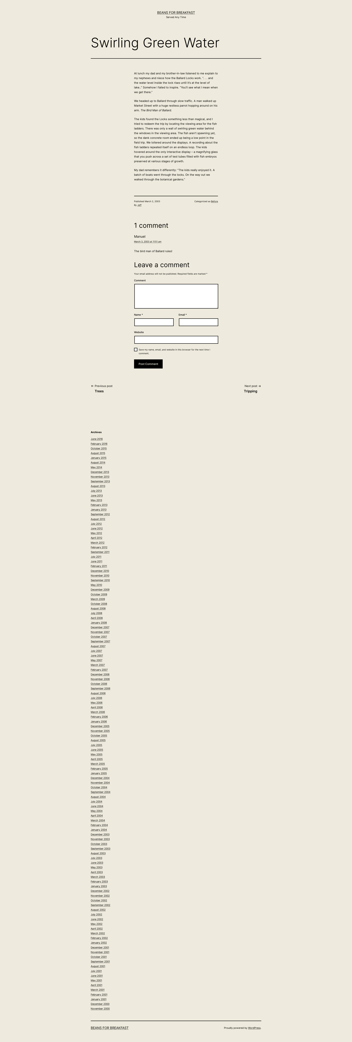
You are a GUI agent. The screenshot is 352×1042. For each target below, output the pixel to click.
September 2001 (100, 961)
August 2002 (98, 909)
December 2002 (100, 890)
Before (214, 201)
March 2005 (98, 763)
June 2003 (97, 862)
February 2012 (99, 547)
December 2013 (100, 472)
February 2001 (99, 994)
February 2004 (99, 825)
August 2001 (98, 966)
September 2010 (100, 580)
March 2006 (98, 712)
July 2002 (96, 914)
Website (139, 332)
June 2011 (96, 561)
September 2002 (100, 905)
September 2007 (100, 641)
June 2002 (97, 919)
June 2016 (97, 438)
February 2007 (99, 669)
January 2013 (98, 509)
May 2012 (96, 533)
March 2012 (98, 542)
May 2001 (96, 980)
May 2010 (96, 584)
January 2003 (99, 886)
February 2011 (99, 566)
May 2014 (96, 467)
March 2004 (98, 820)
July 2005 (96, 745)
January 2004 (99, 829)
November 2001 (100, 952)
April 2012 (96, 537)
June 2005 (97, 749)
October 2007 (99, 636)
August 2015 (98, 453)
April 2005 (97, 759)
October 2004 (99, 787)
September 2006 (100, 688)
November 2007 (100, 632)
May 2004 (97, 810)
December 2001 (100, 947)
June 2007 (97, 655)
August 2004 (98, 796)
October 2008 (99, 603)
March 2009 (98, 599)
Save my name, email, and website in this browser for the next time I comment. (174, 351)
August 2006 (98, 693)
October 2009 (99, 594)
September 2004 (100, 792)
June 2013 (97, 495)
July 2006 (96, 698)
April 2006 (97, 707)
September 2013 (100, 481)
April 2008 (97, 617)
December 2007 (100, 627)
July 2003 (96, 858)
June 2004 (97, 806)
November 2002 (100, 895)
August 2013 (98, 486)
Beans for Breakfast (176, 13)
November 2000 (100, 1008)
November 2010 (100, 575)
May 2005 (96, 754)
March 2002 (98, 933)
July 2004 (96, 801)
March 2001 (98, 989)
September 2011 (100, 552)
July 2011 (96, 556)
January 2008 (99, 622)
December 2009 (100, 589)
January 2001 (98, 999)
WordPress (254, 1027)
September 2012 (100, 514)
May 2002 (96, 923)
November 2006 (100, 679)
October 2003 (99, 843)
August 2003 (98, 853)
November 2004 (100, 782)
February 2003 (99, 881)
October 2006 (99, 683)
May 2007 (96, 660)
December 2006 (100, 674)
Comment (140, 280)
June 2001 (97, 975)
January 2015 (98, 457)
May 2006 (96, 702)
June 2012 (97, 528)
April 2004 (97, 815)
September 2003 (100, 848)
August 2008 (98, 608)
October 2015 (99, 448)
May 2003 (96, 867)
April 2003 (97, 872)
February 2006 (99, 716)
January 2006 (99, 721)
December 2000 (100, 1003)
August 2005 (98, 740)
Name (138, 314)
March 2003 (98, 876)
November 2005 (100, 730)
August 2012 (98, 519)
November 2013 (100, 476)
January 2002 (99, 942)
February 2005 (99, 768)
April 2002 (97, 928)
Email (183, 314)
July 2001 (96, 971)
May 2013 (96, 500)
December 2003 (100, 834)
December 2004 (100, 778)
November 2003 (100, 839)
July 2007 (96, 650)
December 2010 (100, 570)
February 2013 (99, 504)
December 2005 (100, 726)
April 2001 (96, 985)
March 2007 (98, 664)
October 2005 (99, 735)
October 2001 (99, 956)
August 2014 (98, 462)
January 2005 (99, 773)
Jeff (139, 205)
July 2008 (96, 613)
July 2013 (96, 490)
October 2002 (99, 900)
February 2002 (99, 938)
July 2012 (96, 523)
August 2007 (98, 646)
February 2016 (99, 443)
